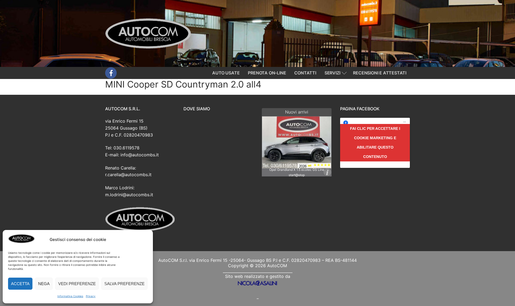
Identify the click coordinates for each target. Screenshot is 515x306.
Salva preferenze (124, 283)
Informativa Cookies (70, 296)
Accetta (20, 283)
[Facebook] (111, 73)
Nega (44, 283)
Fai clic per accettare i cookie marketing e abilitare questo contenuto (375, 142)
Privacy (90, 296)
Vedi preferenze (77, 283)
